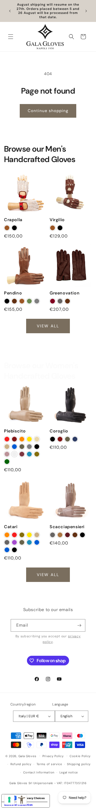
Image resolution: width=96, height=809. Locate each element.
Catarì (11, 527)
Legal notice (68, 772)
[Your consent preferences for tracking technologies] (9, 800)
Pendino (13, 293)
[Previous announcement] (10, 11)
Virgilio (57, 220)
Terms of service (49, 764)
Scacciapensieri (67, 527)
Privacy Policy (53, 756)
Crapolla (13, 220)
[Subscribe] (79, 625)
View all (48, 325)
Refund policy (20, 764)
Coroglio (59, 431)
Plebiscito (15, 431)
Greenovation (64, 293)
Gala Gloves (27, 756)
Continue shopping (48, 110)
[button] (11, 37)
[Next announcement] (86, 11)
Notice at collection (18, 804)
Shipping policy (79, 764)
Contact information (38, 772)
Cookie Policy (80, 756)
